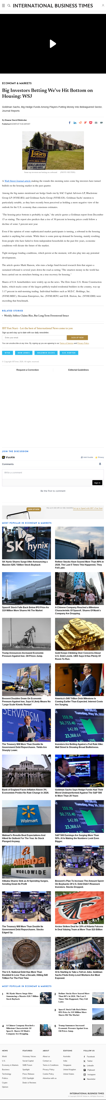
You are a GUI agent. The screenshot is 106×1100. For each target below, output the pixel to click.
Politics (5, 1078)
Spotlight (26, 1070)
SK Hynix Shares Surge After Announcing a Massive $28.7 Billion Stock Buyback (22, 996)
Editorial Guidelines (78, 370)
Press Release (28, 1074)
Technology (6, 1074)
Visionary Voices (29, 1056)
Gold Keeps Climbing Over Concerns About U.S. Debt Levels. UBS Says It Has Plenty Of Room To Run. (78, 656)
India (65, 1061)
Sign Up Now (33, 509)
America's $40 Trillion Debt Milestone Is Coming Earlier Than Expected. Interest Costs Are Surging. (79, 701)
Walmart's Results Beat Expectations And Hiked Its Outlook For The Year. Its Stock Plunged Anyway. (23, 838)
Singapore (67, 1065)
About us (46, 1056)
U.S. (4, 1061)
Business (6, 1070)
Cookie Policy (48, 1074)
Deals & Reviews (29, 1083)
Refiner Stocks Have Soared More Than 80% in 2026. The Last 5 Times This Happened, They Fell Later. (79, 565)
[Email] (96, 122)
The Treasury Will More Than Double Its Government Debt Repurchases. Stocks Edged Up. (23, 929)
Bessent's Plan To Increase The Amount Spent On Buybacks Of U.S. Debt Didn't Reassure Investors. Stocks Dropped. (79, 884)
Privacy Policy (83, 343)
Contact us (47, 1061)
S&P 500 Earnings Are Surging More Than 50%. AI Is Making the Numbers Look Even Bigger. (77, 838)
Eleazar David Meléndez (16, 120)
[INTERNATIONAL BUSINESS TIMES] (53, 6)
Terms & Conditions (51, 1065)
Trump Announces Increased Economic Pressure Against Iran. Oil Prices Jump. (73, 1028)
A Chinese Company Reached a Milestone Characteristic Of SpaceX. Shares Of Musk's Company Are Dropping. (78, 610)
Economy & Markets (10, 1065)
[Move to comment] (101, 122)
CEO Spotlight (28, 1078)
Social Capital (28, 1061)
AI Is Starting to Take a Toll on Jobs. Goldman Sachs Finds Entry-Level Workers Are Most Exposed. (78, 975)
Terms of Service (66, 343)
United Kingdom (69, 1070)
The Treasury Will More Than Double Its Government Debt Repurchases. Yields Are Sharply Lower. (24, 747)
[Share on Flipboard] (85, 122)
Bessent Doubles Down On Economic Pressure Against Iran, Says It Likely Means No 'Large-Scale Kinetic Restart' (26, 701)
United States (68, 1074)
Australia (66, 1056)
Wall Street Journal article (18, 180)
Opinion (5, 1087)
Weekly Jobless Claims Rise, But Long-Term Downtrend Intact (36, 316)
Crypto (4, 1083)
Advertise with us (50, 1078)
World (4, 1056)
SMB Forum (27, 1065)
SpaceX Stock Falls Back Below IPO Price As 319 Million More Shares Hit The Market (73, 1012)
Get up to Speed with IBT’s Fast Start (88, 508)
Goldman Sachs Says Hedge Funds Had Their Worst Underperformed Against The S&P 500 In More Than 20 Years (79, 793)
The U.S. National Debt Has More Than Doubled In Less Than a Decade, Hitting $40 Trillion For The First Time (25, 975)
